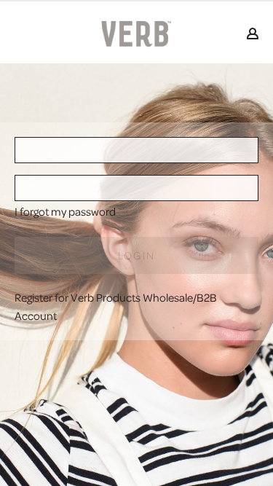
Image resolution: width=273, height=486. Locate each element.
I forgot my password (65, 211)
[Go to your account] (252, 35)
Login (136, 255)
